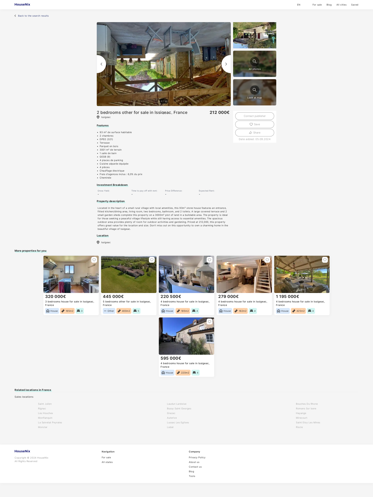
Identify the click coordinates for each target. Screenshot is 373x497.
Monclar (42, 427)
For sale (317, 4)
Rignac (42, 408)
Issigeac (106, 242)
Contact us (195, 466)
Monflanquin (45, 417)
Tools (192, 476)
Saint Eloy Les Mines (308, 422)
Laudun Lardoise (176, 403)
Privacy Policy (197, 457)
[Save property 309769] (209, 260)
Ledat (170, 427)
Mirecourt (301, 417)
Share (256, 132)
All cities (341, 4)
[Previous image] (101, 64)
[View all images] (254, 61)
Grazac (171, 413)
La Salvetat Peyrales (50, 422)
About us (194, 462)
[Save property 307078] (325, 260)
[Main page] (28, 4)
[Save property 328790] (209, 321)
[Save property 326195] (94, 260)
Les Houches (45, 413)
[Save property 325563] (152, 260)
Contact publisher (255, 116)
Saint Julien (45, 403)
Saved (354, 4)
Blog (329, 4)
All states (107, 462)
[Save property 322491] (267, 260)
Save (257, 124)
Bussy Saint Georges (179, 408)
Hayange (301, 413)
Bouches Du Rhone (307, 403)
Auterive (172, 417)
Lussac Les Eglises (178, 422)
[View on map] (254, 90)
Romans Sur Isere (306, 408)
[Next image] (226, 64)
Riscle (299, 427)
